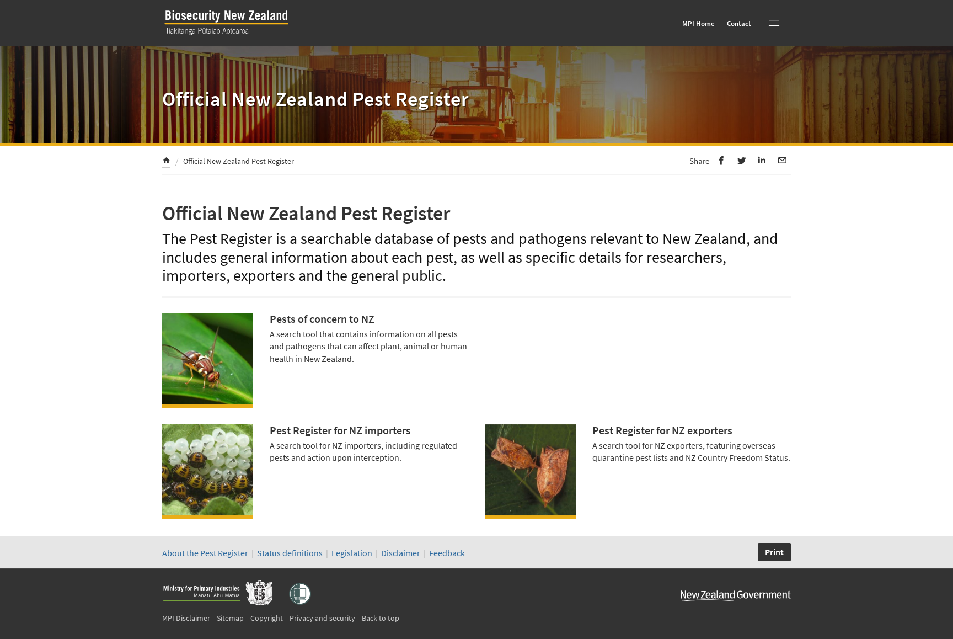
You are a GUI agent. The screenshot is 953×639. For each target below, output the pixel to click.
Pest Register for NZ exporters (662, 430)
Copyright (266, 618)
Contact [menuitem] (739, 23)
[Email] (782, 160)
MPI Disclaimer (186, 618)
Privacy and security (322, 618)
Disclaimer (400, 552)
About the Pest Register (205, 552)
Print (774, 551)
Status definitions (290, 552)
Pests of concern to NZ (322, 319)
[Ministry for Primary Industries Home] (217, 594)
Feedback (447, 552)
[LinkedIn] (762, 160)
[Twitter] (742, 160)
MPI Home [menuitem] (698, 23)
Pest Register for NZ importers (340, 430)
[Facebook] (721, 160)
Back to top (380, 618)
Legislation (351, 552)
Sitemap (230, 618)
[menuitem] (166, 162)
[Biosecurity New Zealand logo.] (231, 35)
